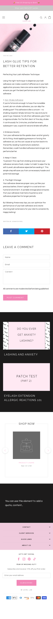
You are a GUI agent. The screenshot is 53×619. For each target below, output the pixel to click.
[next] (48, 450)
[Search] (41, 17)
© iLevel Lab (26, 590)
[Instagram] (24, 559)
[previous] (5, 450)
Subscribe (26, 583)
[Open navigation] (3, 17)
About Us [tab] (26, 545)
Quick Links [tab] (26, 539)
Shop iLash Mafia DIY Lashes (26, 8)
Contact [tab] (27, 527)
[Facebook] (18, 559)
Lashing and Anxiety (21, 354)
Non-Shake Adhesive (14, 100)
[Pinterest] (29, 559)
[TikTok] (34, 559)
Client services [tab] (26, 533)
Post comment (15, 298)
